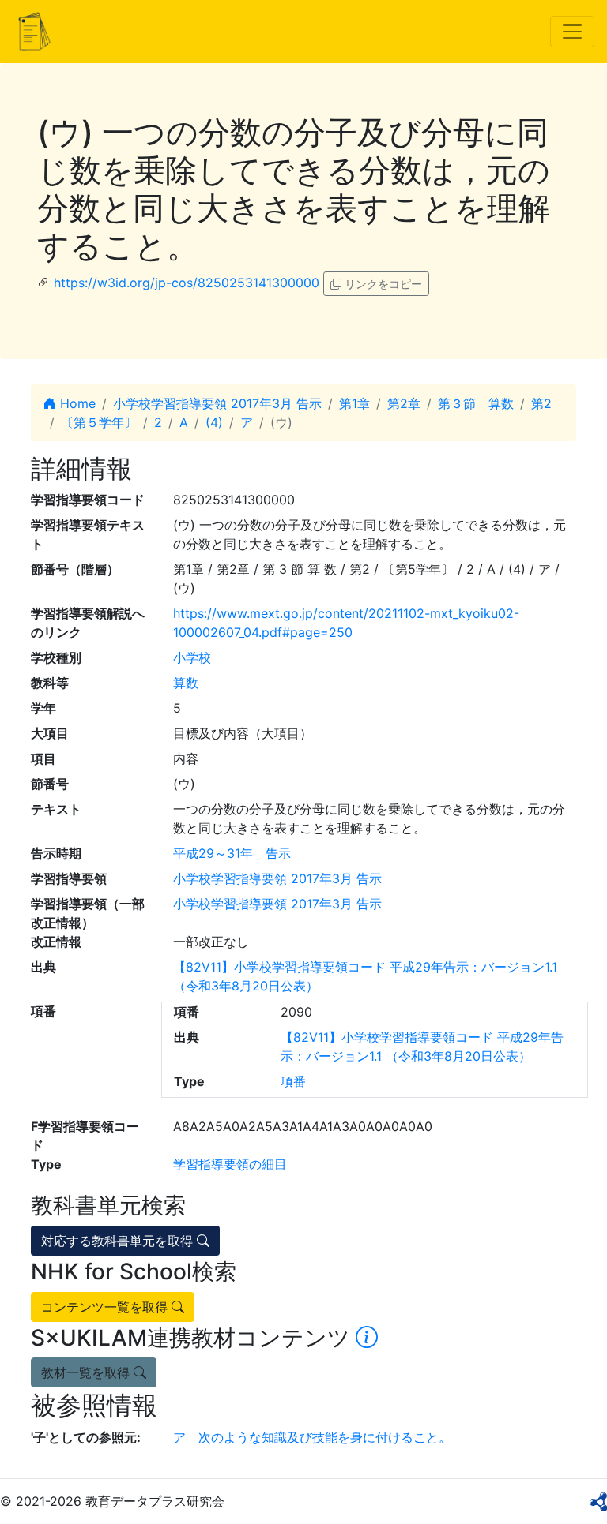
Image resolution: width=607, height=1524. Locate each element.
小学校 (192, 657)
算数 (185, 683)
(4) (214, 422)
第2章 (403, 403)
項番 (293, 1081)
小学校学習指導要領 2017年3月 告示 (217, 403)
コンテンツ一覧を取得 (106, 1307)
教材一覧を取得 (87, 1372)
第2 (541, 403)
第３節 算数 (476, 403)
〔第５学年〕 (99, 422)
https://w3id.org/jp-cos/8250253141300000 (186, 282)
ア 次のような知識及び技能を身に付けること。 (312, 1437)
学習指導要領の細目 (230, 1164)
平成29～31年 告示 (232, 853)
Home (76, 403)
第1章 (354, 403)
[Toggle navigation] (572, 31)
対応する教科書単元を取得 (119, 1241)
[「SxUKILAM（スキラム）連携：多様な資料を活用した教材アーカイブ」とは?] (367, 1337)
